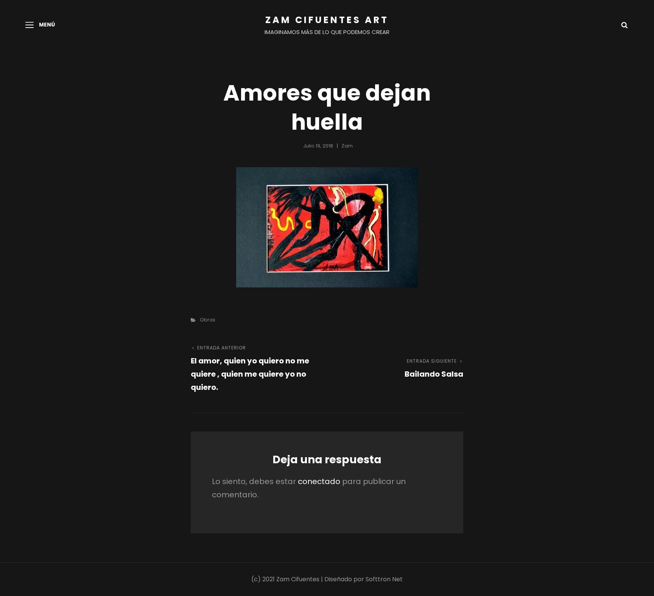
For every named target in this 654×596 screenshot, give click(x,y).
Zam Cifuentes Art (327, 20)
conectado (319, 481)
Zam (347, 145)
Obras (207, 319)
